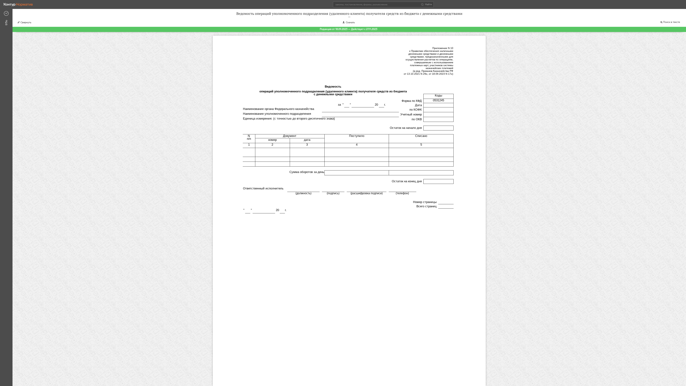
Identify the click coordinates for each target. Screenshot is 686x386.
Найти (428, 4)
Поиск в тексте (671, 22)
